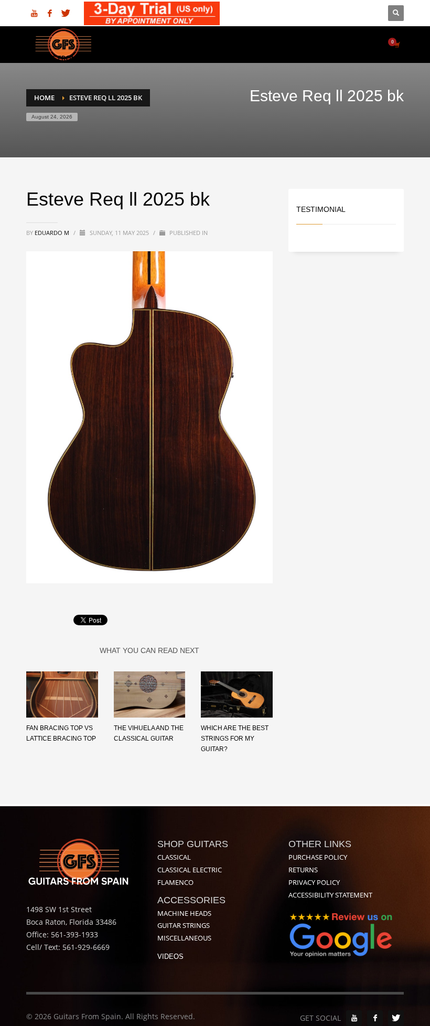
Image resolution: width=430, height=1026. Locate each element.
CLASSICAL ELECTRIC (189, 869)
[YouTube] (354, 1018)
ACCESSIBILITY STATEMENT (330, 895)
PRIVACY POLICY (314, 882)
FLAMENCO (175, 882)
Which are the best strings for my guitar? (234, 738)
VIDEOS (170, 956)
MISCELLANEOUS (184, 938)
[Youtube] (34, 13)
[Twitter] (65, 13)
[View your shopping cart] (396, 44)
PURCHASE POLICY (317, 857)
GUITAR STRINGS (183, 925)
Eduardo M (53, 233)
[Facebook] (50, 13)
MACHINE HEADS (184, 913)
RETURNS (303, 869)
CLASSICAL (174, 857)
